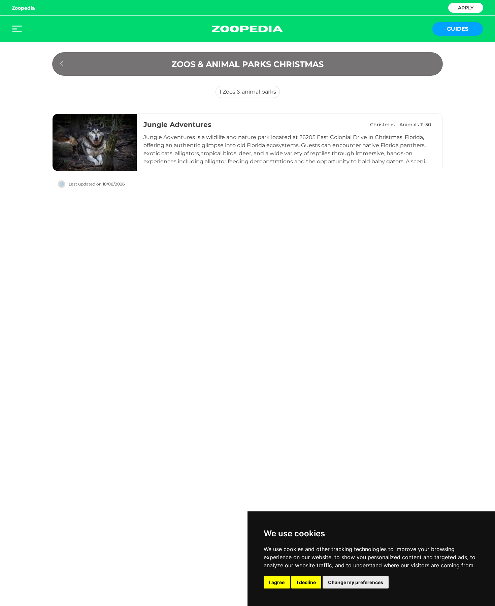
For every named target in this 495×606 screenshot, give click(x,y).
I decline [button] (306, 582)
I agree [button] (277, 582)
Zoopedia (23, 8)
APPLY (465, 7)
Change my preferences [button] (355, 582)
